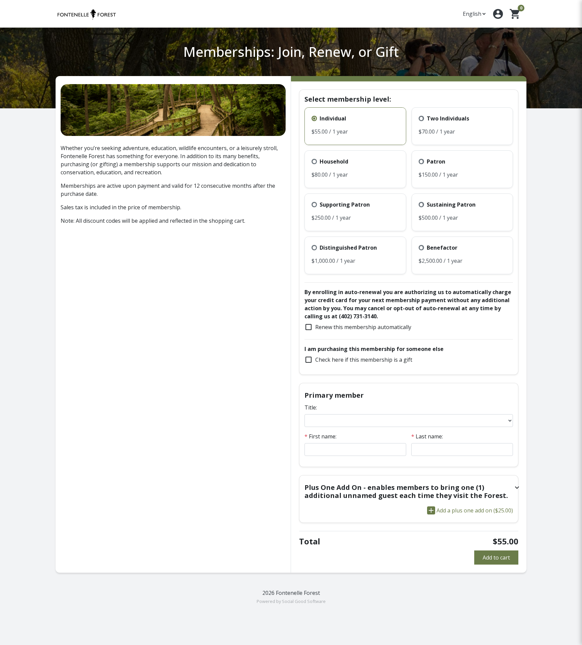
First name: (320, 436)
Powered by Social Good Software (291, 601)
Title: (310, 407)
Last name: (427, 436)
